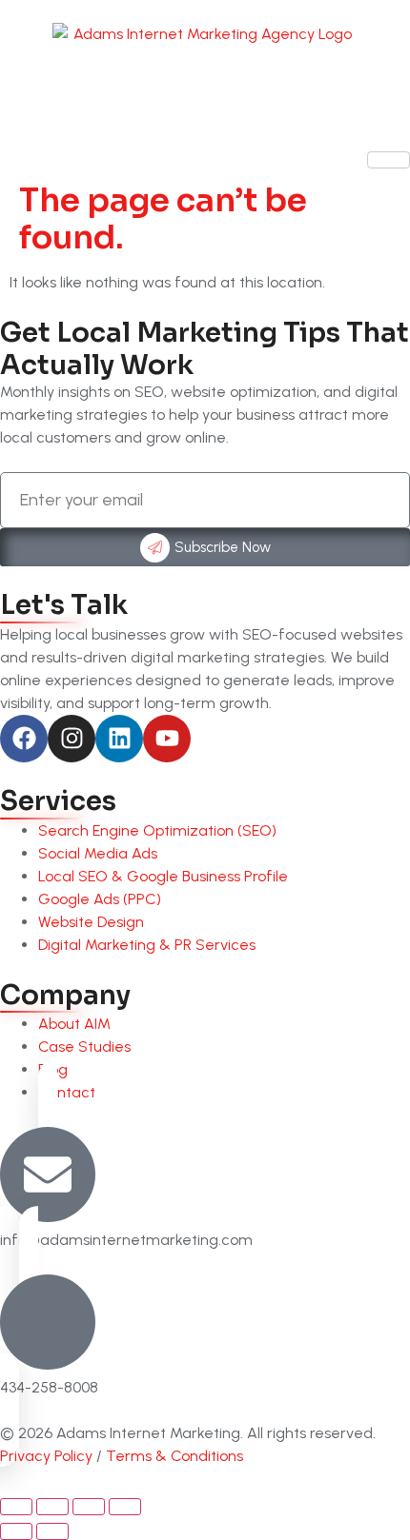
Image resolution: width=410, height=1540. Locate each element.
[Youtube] (167, 738)
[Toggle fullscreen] (52, 1506)
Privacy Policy (46, 1456)
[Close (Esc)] (125, 1506)
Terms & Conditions (174, 1456)
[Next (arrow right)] (52, 1531)
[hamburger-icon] (388, 159)
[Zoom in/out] (16, 1506)
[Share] (88, 1506)
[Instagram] (71, 738)
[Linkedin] (119, 738)
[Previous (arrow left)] (16, 1531)
